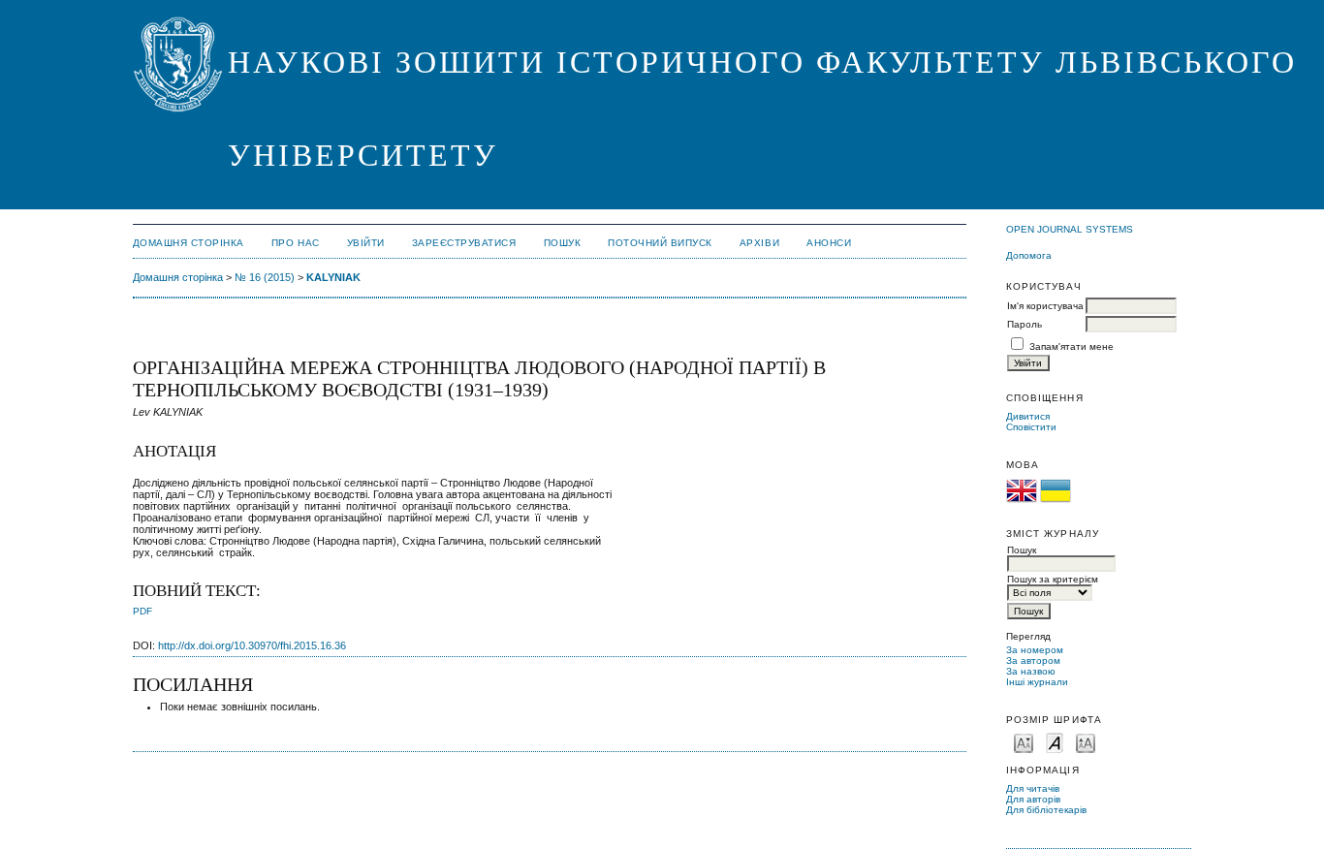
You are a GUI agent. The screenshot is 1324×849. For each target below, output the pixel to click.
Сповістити (1031, 427)
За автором (1033, 660)
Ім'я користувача (1045, 305)
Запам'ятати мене (1071, 346)
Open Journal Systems (1069, 229)
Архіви (759, 242)
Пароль (1024, 324)
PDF (142, 611)
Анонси (828, 242)
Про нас (295, 242)
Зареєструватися (464, 242)
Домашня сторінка (188, 242)
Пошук (563, 242)
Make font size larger (1085, 742)
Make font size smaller (1023, 742)
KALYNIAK (333, 277)
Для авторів (1033, 799)
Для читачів (1032, 788)
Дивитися (1028, 416)
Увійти (366, 242)
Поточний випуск (660, 242)
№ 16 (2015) (265, 277)
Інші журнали (1037, 681)
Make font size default (1054, 742)
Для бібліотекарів (1046, 809)
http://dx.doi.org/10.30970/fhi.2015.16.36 (252, 645)
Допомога (1029, 255)
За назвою (1031, 671)
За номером (1034, 650)
